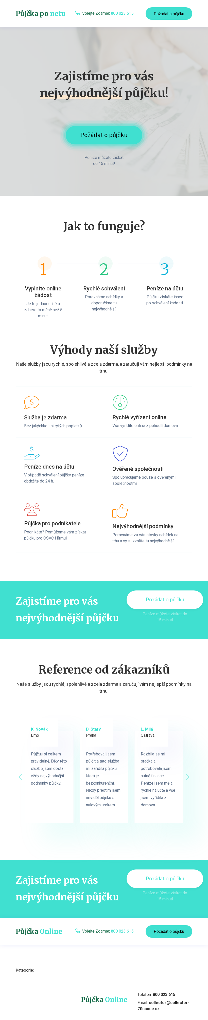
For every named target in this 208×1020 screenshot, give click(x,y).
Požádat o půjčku (169, 13)
